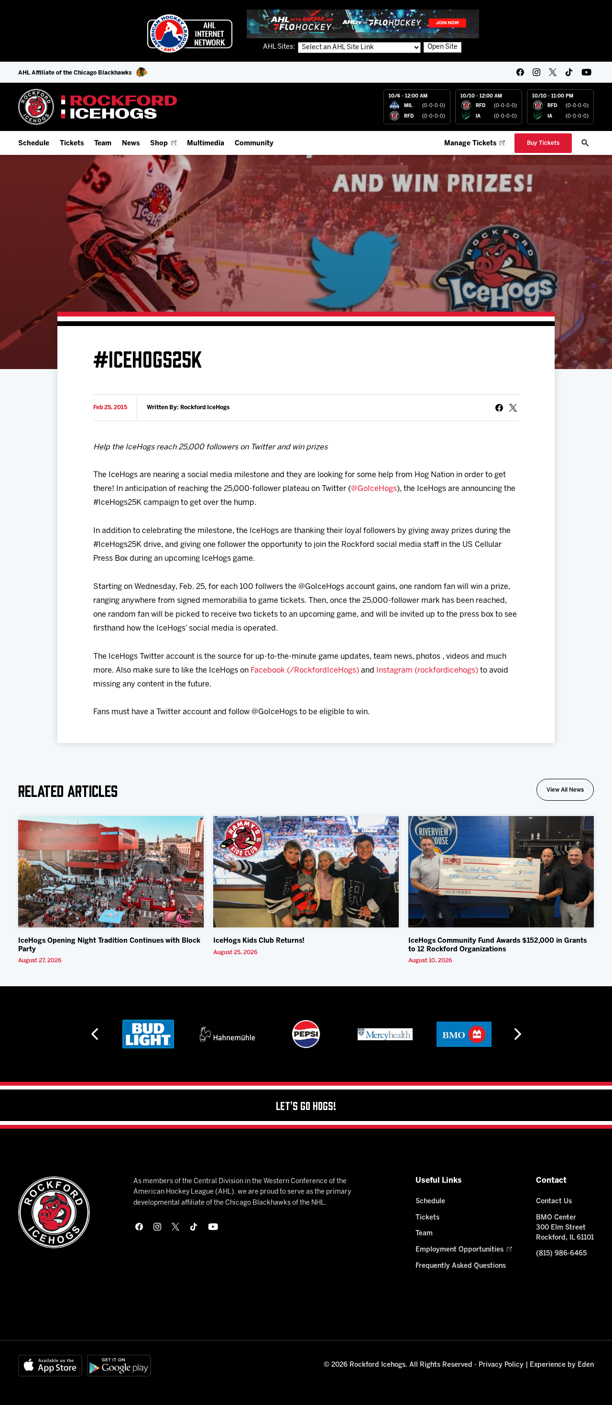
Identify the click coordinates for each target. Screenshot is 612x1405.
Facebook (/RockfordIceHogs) (305, 670)
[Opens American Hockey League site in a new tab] (190, 33)
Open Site (442, 47)
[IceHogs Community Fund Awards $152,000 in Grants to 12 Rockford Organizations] (501, 871)
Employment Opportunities (459, 1250)
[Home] (97, 107)
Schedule (33, 144)
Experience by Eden (562, 1365)
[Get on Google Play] (119, 1365)
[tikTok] (569, 72)
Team (102, 144)
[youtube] (586, 72)
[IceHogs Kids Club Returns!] (306, 871)
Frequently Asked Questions (460, 1266)
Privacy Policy (501, 1365)
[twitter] (552, 72)
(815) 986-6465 (561, 1254)
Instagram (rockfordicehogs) (427, 670)
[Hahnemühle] (227, 1034)
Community (254, 144)
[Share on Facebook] (499, 408)
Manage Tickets (470, 144)
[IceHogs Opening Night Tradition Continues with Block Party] (111, 871)
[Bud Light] (148, 1034)
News (131, 144)
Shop (159, 144)
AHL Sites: (279, 47)
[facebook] (520, 72)
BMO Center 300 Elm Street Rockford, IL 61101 (565, 1228)
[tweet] (513, 408)
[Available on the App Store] (50, 1365)
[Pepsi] (306, 1034)
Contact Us (554, 1201)
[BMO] (464, 1034)
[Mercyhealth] (385, 1034)
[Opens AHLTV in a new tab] (363, 23)
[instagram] (536, 72)
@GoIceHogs (374, 488)
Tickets (72, 144)
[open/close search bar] (585, 143)
